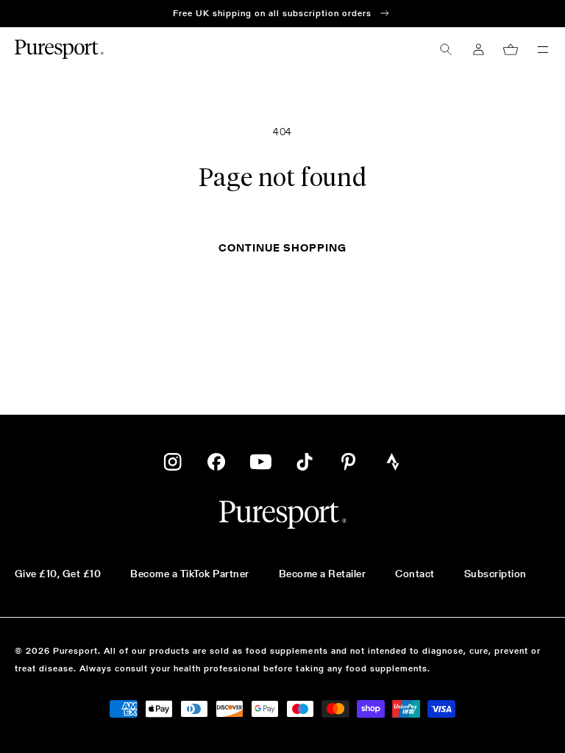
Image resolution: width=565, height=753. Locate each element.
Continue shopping (282, 247)
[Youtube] (260, 462)
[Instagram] (172, 462)
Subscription (495, 573)
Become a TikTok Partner (189, 573)
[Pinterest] (349, 462)
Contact (414, 573)
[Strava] (393, 462)
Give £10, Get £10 (58, 573)
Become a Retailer (322, 573)
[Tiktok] (304, 462)
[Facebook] (216, 462)
